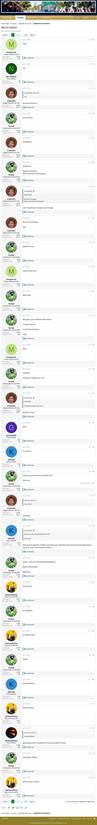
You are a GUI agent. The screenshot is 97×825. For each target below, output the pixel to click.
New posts (1, 20)
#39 (93, 242)
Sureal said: (28, 191)
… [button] (21, 35)
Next (31, 35)
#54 (93, 631)
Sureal (11, 126)
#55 (93, 655)
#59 (93, 753)
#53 (93, 606)
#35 (93, 138)
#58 (93, 728)
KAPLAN (11, 459)
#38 (93, 218)
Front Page (7, 17)
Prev (5, 35)
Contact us (53, 818)
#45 (93, 393)
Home (90, 818)
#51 (93, 558)
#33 (93, 88)
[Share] (89, 39)
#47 (93, 447)
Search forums (3, 20)
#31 (93, 40)
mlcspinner (7, 31)
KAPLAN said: (28, 500)
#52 (93, 582)
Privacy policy (76, 818)
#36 (93, 162)
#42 (93, 315)
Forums (20, 17)
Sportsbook (32, 17)
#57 (93, 704)
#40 (93, 267)
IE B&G (5, 818)
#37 (93, 186)
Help (84, 818)
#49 (93, 496)
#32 (93, 64)
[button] (13, 17)
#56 (93, 679)
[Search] (93, 17)
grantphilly (11, 435)
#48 (93, 471)
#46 (93, 423)
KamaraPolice (11, 595)
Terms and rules (63, 818)
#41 (93, 291)
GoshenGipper (11, 740)
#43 (93, 345)
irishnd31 (11, 101)
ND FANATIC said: (30, 93)
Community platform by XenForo (48, 823)
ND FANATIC (11, 76)
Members (46, 17)
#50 (93, 526)
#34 (93, 114)
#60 (93, 778)
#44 (93, 369)
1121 (25, 35)
